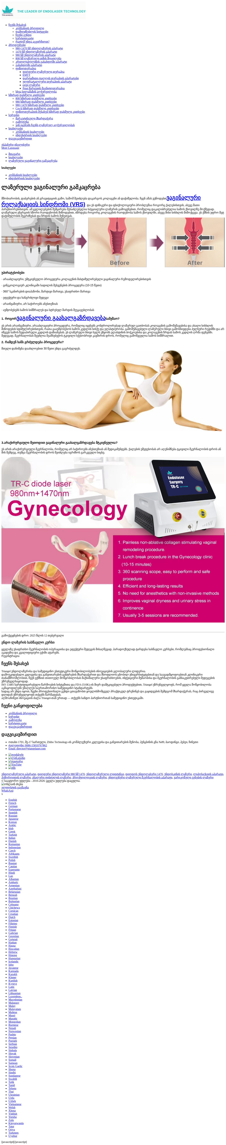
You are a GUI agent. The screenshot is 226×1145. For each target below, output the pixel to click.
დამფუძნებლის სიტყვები (32, 31)
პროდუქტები (17, 45)
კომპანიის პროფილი (30, 28)
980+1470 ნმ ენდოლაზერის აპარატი (39, 48)
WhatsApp (7, 790)
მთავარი (14, 154)
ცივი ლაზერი (31, 84)
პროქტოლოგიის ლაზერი (89, 777)
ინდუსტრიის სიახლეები (31, 135)
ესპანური (7, 144)
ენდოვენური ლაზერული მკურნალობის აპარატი (140, 777)
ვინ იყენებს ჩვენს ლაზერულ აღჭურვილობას (45, 125)
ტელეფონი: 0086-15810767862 (27, 745)
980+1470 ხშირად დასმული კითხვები (40, 105)
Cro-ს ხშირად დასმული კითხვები (37, 108)
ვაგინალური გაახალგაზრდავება (61, 318)
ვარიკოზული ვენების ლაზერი (193, 777)
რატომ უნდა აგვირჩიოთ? (32, 41)
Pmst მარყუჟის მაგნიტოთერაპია (44, 88)
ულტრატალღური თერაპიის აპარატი (47, 81)
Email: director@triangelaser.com (27, 748)
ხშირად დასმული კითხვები (26, 95)
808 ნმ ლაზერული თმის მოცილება (38, 58)
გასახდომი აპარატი (29, 65)
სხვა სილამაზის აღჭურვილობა (36, 91)
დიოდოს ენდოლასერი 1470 (144, 774)
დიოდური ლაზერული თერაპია (43, 71)
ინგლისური (22, 144)
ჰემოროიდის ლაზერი (16, 777)
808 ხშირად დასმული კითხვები (36, 98)
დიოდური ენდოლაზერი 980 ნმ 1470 (61, 774)
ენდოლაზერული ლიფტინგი (105, 774)
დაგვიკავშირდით (20, 138)
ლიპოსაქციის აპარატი (208, 774)
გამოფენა (22, 121)
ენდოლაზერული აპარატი (18, 774)
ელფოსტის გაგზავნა (15, 787)
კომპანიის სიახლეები (30, 131)
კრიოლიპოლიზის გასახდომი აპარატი (41, 61)
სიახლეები (15, 128)
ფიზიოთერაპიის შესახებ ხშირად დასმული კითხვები (50, 111)
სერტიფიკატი (25, 38)
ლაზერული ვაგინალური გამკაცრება (32, 160)
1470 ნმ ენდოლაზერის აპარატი (36, 51)
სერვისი (13, 115)
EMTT (26, 74)
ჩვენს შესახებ (17, 24)
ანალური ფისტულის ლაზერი (51, 777)
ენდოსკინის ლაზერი (178, 774)
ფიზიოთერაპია (26, 68)
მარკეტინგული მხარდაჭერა (34, 118)
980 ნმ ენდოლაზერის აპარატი (36, 55)
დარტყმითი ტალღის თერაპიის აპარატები (51, 78)
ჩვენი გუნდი (23, 34)
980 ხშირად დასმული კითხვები (36, 101)
